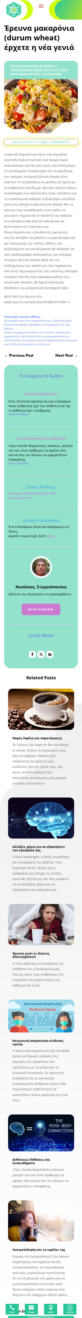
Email (31, 1312)
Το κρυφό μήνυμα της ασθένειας (41, 438)
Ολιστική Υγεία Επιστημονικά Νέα (39, 72)
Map (50, 1312)
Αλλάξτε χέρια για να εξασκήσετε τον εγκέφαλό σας (38, 848)
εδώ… (51, 536)
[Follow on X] (41, 654)
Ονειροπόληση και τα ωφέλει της (38, 1250)
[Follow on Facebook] (32, 654)
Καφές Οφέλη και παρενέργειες (37, 738)
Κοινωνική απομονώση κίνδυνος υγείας (37, 1042)
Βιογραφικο (41, 609)
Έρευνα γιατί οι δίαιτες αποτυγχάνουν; (30, 955)
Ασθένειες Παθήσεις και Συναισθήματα (31, 1161)
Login (69, 1312)
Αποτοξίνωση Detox (26, 70)
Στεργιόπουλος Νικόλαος (35, 66)
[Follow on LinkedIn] (49, 654)
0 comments (52, 74)
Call (12, 1312)
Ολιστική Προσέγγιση (41, 394)
